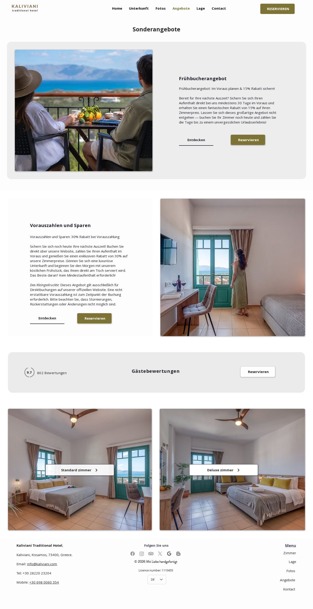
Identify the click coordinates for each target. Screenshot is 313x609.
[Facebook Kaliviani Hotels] (132, 554)
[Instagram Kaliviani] (142, 554)
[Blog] (178, 554)
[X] (160, 554)
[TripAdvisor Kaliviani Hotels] (151, 554)
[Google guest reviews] (169, 554)
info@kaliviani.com (42, 564)
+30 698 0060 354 (44, 582)
